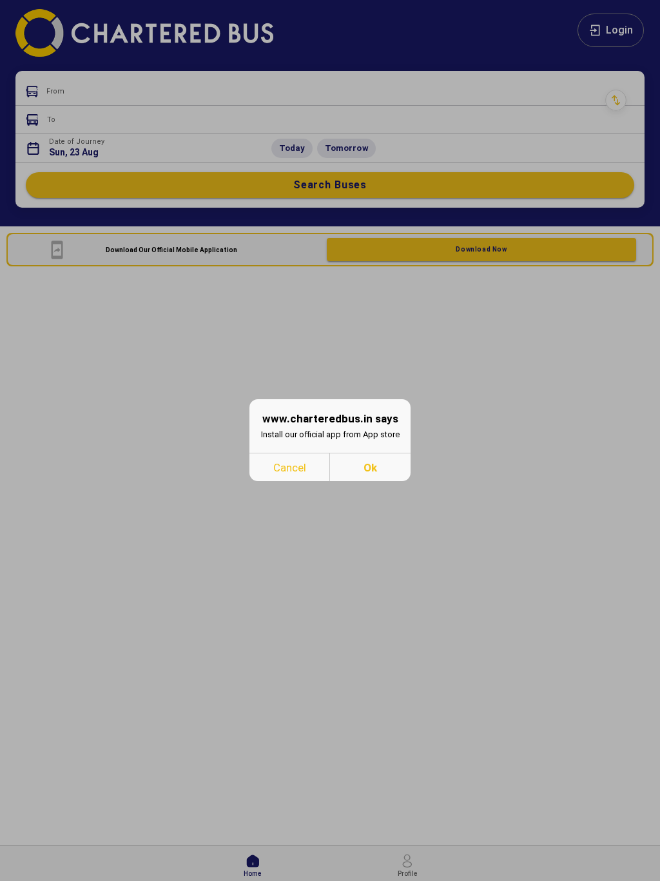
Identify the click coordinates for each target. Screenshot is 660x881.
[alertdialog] (330, 440)
